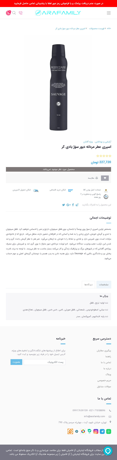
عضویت (16, 362)
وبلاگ (108, 374)
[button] (109, 156)
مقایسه (91, 178)
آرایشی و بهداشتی (102, 142)
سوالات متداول (104, 386)
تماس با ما (106, 362)
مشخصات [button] (103, 285)
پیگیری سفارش (104, 350)
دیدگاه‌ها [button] (88, 285)
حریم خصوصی (104, 380)
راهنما (108, 356)
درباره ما (107, 368)
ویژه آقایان (88, 142)
